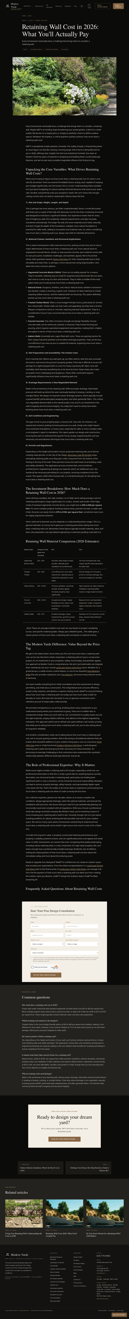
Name (32, 922)
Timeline (34, 949)
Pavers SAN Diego (61, 259)
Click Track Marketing (46, 1310)
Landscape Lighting (56, 1288)
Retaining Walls (55, 1301)
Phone (67, 922)
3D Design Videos (79, 1263)
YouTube (120, 1310)
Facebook (111, 1310)
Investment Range (71, 940)
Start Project (118, 6)
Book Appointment (102, 6)
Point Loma (100, 1291)
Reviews (68, 6)
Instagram (102, 1310)
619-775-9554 (89, 6)
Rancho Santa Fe (107, 1285)
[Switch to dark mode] (82, 6)
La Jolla (99, 1285)
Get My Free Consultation (46, 975)
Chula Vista (100, 1289)
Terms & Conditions (79, 1286)
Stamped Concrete (56, 1295)
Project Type (35, 940)
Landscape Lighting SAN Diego (72, 869)
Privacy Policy (77, 1283)
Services (27, 6)
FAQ (75, 6)
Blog (30, 16)
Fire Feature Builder (56, 1278)
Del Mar (115, 1285)
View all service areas (103, 1299)
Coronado (107, 1289)
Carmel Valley (116, 1289)
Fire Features (67, 674)
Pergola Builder (55, 1275)
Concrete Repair (55, 1298)
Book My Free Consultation (64, 1139)
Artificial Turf (54, 1285)
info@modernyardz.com (104, 1262)
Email (32, 931)
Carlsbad (105, 1287)
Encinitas (99, 1287)
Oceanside (112, 1287)
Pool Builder (54, 1266)
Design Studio (77, 1257)
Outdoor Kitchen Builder (58, 1269)
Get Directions (101, 1273)
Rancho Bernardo (110, 1291)
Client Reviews (78, 1270)
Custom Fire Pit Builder (57, 1282)
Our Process (77, 1267)
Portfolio (39, 6)
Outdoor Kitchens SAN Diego (69, 745)
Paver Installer (54, 1272)
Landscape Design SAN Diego (68, 667)
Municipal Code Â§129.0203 (80, 455)
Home (24, 16)
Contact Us (76, 1279)
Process (58, 6)
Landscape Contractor (57, 1262)
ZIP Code (68, 931)
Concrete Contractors (57, 1291)
